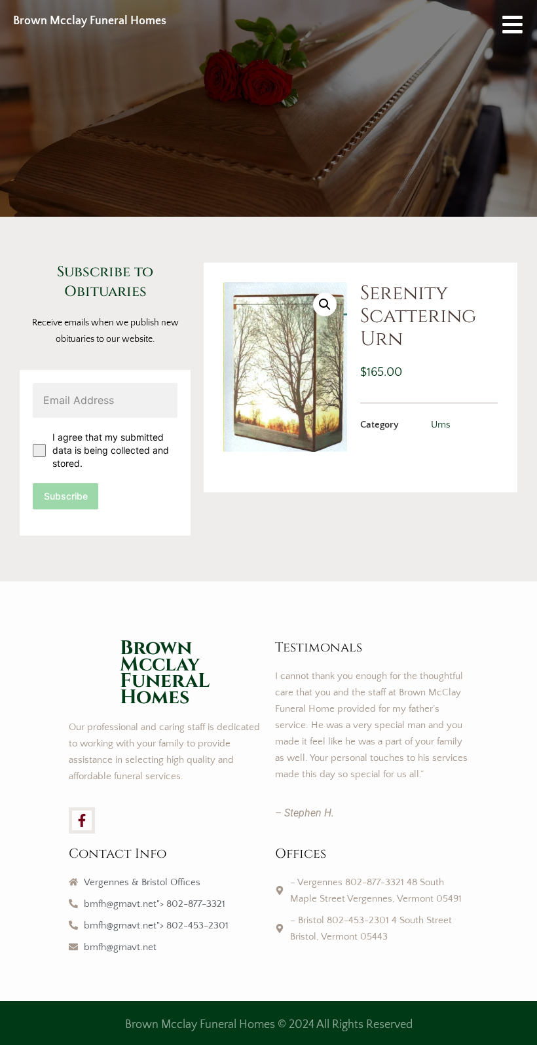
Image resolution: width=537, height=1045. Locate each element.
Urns (441, 424)
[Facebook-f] (82, 820)
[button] (325, 304)
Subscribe (66, 496)
